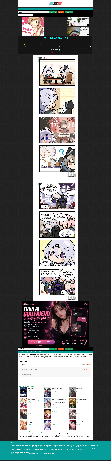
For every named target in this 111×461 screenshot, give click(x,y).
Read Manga (21, 444)
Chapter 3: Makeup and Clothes (33, 401)
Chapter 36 (79, 390)
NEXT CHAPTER (69, 12)
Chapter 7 (78, 422)
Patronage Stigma (80, 421)
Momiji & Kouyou (31, 399)
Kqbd (13, 458)
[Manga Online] (55, 3)
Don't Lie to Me (79, 410)
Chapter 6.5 (30, 412)
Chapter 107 (55, 424)
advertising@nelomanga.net (39, 454)
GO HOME (61, 12)
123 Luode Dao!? (30, 352)
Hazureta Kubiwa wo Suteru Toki (34, 410)
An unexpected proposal (57, 388)
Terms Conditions (22, 442)
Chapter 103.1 (55, 406)
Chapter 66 (54, 390)
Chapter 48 (79, 412)
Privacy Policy (14, 442)
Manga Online (21, 352)
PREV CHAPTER (53, 12)
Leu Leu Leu (79, 388)
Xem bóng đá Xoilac (38, 458)
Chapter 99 (30, 390)
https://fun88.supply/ (48, 458)
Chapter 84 (79, 402)
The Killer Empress (56, 410)
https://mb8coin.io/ (29, 458)
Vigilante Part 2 (31, 388)
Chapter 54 (30, 424)
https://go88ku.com (20, 458)
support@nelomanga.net (49, 453)
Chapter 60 (54, 412)
